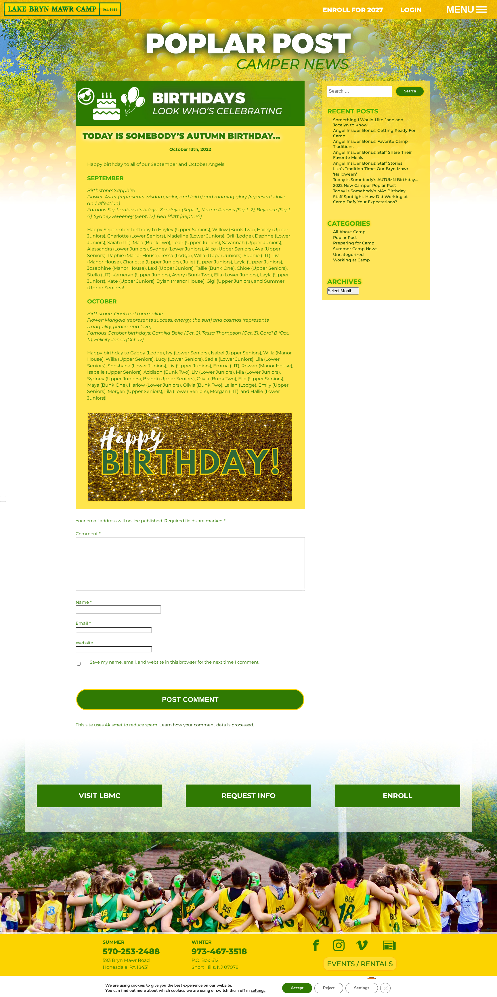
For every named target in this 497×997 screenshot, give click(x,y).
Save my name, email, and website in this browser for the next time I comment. (174, 662)
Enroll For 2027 (353, 9)
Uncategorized (348, 254)
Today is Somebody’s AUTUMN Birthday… (375, 179)
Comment (88, 533)
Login (411, 9)
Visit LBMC (99, 795)
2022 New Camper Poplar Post (364, 185)
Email (83, 623)
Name (84, 602)
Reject (328, 988)
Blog (389, 946)
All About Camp (349, 231)
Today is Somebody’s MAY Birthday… (370, 190)
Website (84, 642)
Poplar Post (345, 237)
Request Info (248, 795)
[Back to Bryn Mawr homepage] (124, 9)
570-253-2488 (131, 951)
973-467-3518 (219, 951)
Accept (297, 988)
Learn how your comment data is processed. (206, 725)
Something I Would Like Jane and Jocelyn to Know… (368, 122)
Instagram (339, 946)
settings (258, 990)
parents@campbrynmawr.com (286, 955)
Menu (460, 9)
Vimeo (362, 946)
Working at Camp (351, 260)
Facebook (316, 946)
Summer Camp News (355, 248)
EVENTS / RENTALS (360, 964)
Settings (361, 988)
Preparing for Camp (353, 243)
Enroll (397, 795)
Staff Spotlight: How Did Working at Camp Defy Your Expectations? (370, 199)
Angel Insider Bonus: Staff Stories (367, 163)
